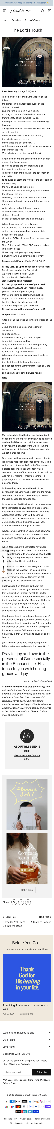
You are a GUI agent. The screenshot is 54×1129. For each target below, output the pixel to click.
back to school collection (36, 3)
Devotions (16, 20)
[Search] (42, 11)
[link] (14, 902)
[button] (3, 564)
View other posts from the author (27, 757)
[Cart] (50, 11)
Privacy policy (24, 1127)
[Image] (27, 804)
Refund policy (9, 1127)
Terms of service (41, 1127)
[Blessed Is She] (21, 10)
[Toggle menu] (4, 11)
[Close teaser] (7, 551)
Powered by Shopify (37, 1103)
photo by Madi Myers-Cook (38, 681)
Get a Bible (27, 890)
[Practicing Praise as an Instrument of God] (27, 978)
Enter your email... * (14, 1080)
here (20, 714)
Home (5, 20)
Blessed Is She (20, 1103)
